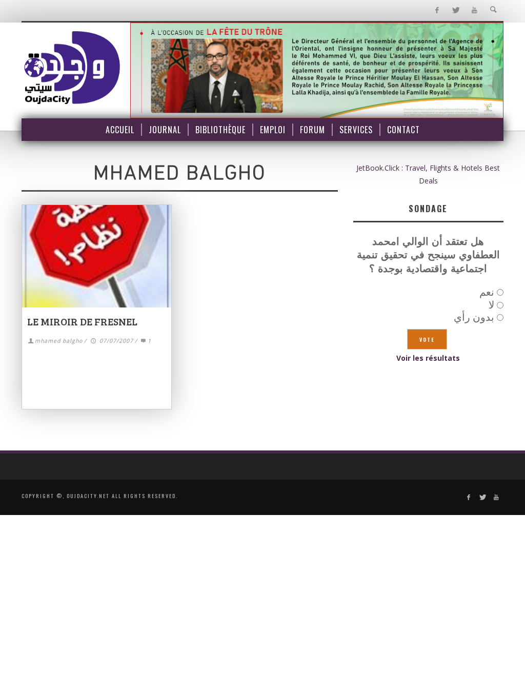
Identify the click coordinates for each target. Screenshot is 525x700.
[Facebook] (436, 10)
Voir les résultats (428, 358)
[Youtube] (474, 10)
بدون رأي (474, 317)
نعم (486, 292)
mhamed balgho (59, 341)
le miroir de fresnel (82, 321)
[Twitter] (455, 10)
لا (491, 305)
